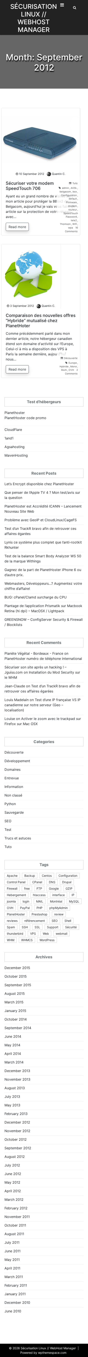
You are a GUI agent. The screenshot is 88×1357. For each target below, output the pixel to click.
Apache (12, 875)
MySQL (74, 901)
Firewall (12, 888)
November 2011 (17, 1217)
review (58, 914)
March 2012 (13, 1199)
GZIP (69, 888)
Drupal (66, 882)
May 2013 (12, 1105)
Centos (47, 875)
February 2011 (15, 1285)
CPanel (37, 882)
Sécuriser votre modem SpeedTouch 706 (30, 186)
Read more (17, 227)
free (27, 888)
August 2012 (14, 1156)
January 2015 (15, 1011)
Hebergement (16, 895)
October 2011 (15, 1225)
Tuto (75, 183)
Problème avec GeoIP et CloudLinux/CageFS (40, 520)
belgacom (65, 191)
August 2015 (14, 993)
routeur (72, 209)
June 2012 (12, 1174)
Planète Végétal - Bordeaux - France (33, 653)
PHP (40, 908)
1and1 (8, 438)
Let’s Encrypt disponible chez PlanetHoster (39, 484)
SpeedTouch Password (70, 215)
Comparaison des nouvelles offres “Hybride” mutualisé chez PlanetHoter (41, 320)
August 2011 (14, 1234)
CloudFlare (13, 429)
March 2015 (13, 1002)
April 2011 (12, 1268)
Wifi (74, 224)
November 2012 (17, 1131)
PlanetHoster (16, 914)
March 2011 (13, 1277)
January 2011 (15, 1294)
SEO (7, 821)
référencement (34, 920)
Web (46, 933)
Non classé (13, 795)
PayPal (25, 908)
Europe (73, 362)
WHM (10, 940)
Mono (73, 366)
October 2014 (15, 1019)
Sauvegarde (14, 812)
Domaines (12, 769)
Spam (11, 927)
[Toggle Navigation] (62, 6)
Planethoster (14, 412)
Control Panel (16, 882)
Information (13, 787)
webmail (61, 933)
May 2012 (12, 1182)
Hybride (64, 366)
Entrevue (11, 778)
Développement (17, 761)
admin (65, 187)
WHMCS (27, 940)
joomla (11, 901)
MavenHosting (16, 455)
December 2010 (17, 1302)
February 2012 (16, 1208)
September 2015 (17, 985)
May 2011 (12, 1259)
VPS (33, 933)
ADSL (74, 187)
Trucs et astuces (17, 838)
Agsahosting (14, 447)
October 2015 (15, 976)
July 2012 (12, 1165)
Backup (29, 875)
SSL (37, 927)
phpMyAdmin (58, 908)
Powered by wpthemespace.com (43, 1352)
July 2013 (12, 1096)
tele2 (74, 220)
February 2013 (16, 1114)
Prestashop (39, 914)
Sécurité (71, 927)
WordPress (47, 940)
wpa (70, 227)
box (75, 191)
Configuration (69, 195)
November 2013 (17, 1079)
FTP (39, 888)
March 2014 (13, 1062)
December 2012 (17, 1122)
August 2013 (14, 1088)
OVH (71, 369)
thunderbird (15, 933)
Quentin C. (58, 174)
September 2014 (17, 1028)
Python (10, 804)
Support (52, 927)
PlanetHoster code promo (25, 418)
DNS (52, 882)
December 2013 (17, 1071)
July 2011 (11, 1242)
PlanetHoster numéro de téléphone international (43, 658)
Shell (68, 920)
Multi (64, 369)
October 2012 (15, 1139)
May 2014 (12, 1045)
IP (73, 895)
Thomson (65, 224)
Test (7, 829)
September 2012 (17, 1148)
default (73, 198)
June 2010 (12, 1311)
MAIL (39, 901)
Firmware (71, 202)
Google (54, 888)
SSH (25, 927)
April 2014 (12, 1053)
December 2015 (17, 968)
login (26, 901)
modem (72, 205)
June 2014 (12, 1036)
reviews (12, 920)
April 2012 (12, 1191)
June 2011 (12, 1251)
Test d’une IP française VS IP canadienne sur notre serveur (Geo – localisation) (42, 705)
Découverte (71, 358)
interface (58, 895)
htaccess (39, 895)
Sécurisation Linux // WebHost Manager (33, 18)
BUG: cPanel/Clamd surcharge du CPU (35, 597)
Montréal (56, 901)
